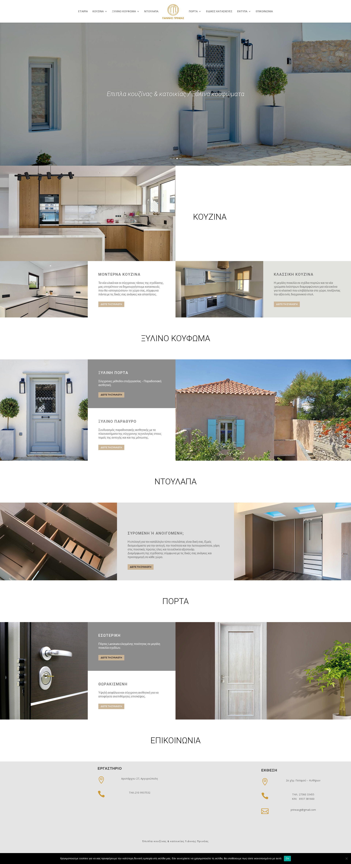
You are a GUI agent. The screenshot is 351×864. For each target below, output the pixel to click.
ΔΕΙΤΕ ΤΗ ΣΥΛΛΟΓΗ (111, 304)
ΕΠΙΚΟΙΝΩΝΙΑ (264, 11)
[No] (346, 858)
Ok (287, 858)
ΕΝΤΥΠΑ (242, 11)
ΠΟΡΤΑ (193, 11)
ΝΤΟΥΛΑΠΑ (151, 11)
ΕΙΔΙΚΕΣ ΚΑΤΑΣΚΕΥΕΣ (219, 11)
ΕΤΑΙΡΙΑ (83, 11)
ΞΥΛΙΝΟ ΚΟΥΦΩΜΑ (124, 11)
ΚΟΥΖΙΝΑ (98, 11)
